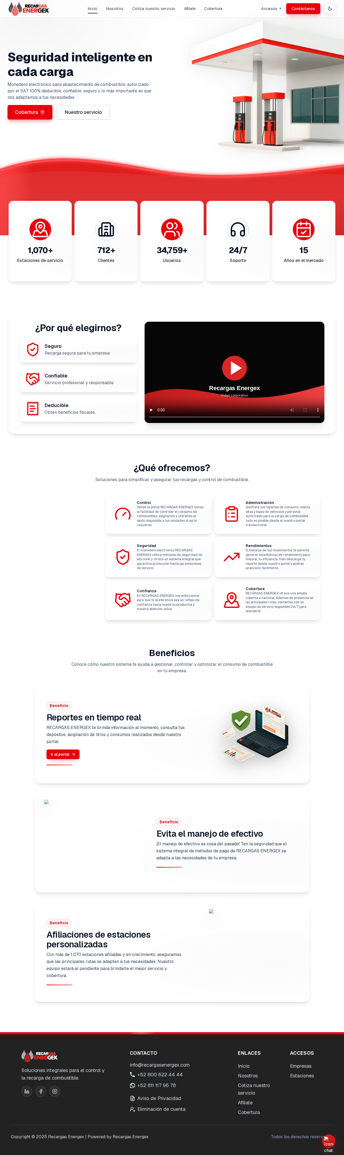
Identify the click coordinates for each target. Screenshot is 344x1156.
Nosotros (115, 8)
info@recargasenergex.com (160, 1065)
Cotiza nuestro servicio (153, 8)
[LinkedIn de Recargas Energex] (27, 1091)
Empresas (300, 1066)
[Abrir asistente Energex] (328, 1141)
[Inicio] (29, 8)
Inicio (93, 8)
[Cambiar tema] (330, 8)
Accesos (271, 8)
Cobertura (213, 8)
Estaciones (302, 1076)
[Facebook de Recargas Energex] (40, 1091)
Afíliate (190, 8)
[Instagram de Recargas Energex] (54, 1091)
